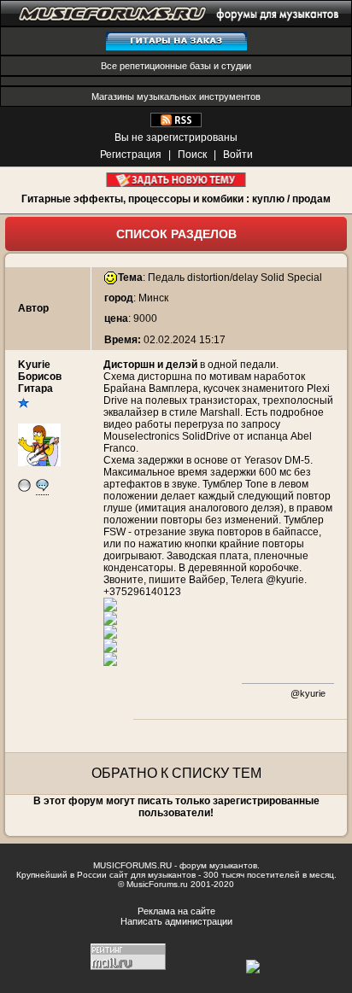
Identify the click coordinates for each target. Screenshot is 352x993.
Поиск (192, 155)
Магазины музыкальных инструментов (176, 96)
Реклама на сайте (176, 911)
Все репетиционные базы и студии (176, 66)
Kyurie (34, 365)
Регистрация (130, 155)
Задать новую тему (176, 179)
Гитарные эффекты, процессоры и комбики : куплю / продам (176, 199)
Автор (33, 308)
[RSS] (176, 124)
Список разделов (176, 234)
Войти (238, 155)
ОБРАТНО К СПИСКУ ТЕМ (176, 773)
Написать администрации (176, 921)
